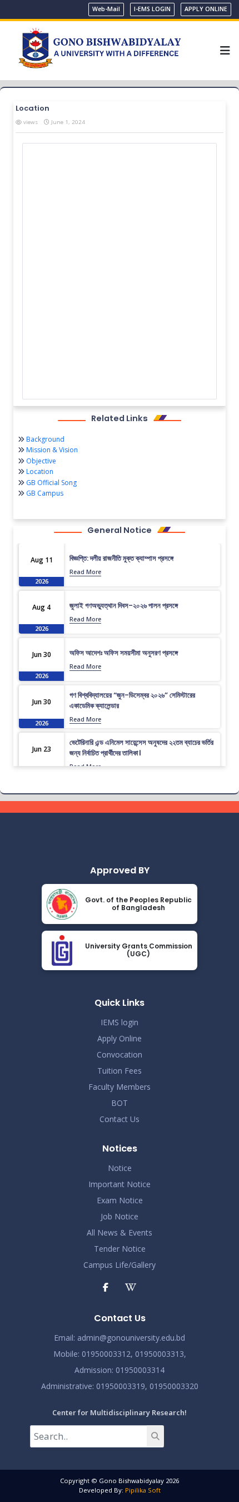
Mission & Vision (51, 449)
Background (44, 439)
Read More (85, 572)
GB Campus (43, 493)
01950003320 (172, 1386)
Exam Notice (120, 1200)
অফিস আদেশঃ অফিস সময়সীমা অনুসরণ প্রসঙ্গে (123, 653)
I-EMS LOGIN (152, 9)
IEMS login (119, 1022)
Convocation (119, 1054)
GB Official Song (50, 482)
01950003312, (107, 1353)
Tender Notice (120, 1248)
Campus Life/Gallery (119, 1264)
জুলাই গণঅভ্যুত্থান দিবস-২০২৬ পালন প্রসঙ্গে (123, 605)
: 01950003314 (138, 1370)
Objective (40, 461)
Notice (120, 1168)
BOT (119, 1103)
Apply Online (119, 1038)
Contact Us (119, 1119)
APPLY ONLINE (206, 9)
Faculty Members (119, 1086)
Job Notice (119, 1216)
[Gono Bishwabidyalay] (99, 50)
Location (38, 471)
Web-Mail (106, 9)
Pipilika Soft (143, 1490)
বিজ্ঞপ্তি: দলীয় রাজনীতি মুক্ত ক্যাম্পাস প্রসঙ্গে (121, 558)
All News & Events (119, 1232)
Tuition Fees (119, 1070)
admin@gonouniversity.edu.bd (131, 1337)
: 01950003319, (119, 1386)
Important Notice (119, 1184)
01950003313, (160, 1353)
